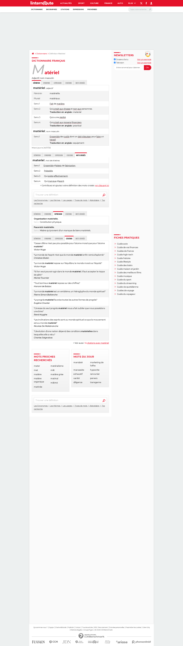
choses (66, 109)
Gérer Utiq (146, 627)
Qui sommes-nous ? (40, 627)
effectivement (61, 176)
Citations (65, 9)
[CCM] (53, 642)
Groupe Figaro (88, 630)
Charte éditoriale (60, 627)
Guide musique (124, 276)
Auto (120, 3)
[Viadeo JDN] (107, 642)
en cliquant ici (102, 185)
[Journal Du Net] (66, 642)
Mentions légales (76, 630)
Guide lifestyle (124, 262)
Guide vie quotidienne (127, 287)
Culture (94, 3)
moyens (67, 122)
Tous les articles (87, 627)
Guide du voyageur (126, 294)
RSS (95, 627)
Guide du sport (124, 279)
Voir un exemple (144, 59)
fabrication (70, 165)
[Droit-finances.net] (79, 642)
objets (58, 165)
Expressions (78, 9)
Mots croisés (80, 83)
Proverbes (92, 9)
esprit (61, 181)
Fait (51, 104)
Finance (108, 3)
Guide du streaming (126, 283)
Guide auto (122, 244)
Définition (37, 155)
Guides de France (125, 251)
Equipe (51, 627)
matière (60, 104)
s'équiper (86, 136)
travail (53, 140)
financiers (76, 122)
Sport (81, 3)
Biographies (51, 9)
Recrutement (103, 627)
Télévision (120, 63)
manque (52, 181)
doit (80, 136)
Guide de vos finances (127, 247)
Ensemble (55, 136)
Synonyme (46, 83)
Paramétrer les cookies (133, 627)
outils (66, 136)
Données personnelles (116, 627)
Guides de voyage (125, 290)
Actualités (66, 3)
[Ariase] (122, 642)
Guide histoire (123, 258)
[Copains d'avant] (93, 642)
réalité (62, 117)
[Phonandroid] (141, 642)
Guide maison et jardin (128, 269)
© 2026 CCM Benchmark (103, 630)
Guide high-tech (125, 254)
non (75, 109)
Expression (57, 83)
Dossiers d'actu (122, 59)
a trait (56, 109)
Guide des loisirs (124, 265)
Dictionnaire (36, 9)
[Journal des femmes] (38, 642)
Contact (78, 627)
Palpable (48, 171)
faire (98, 136)
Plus (130, 3)
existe (50, 176)
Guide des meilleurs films (129, 272)
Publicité (71, 627)
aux (61, 109)
